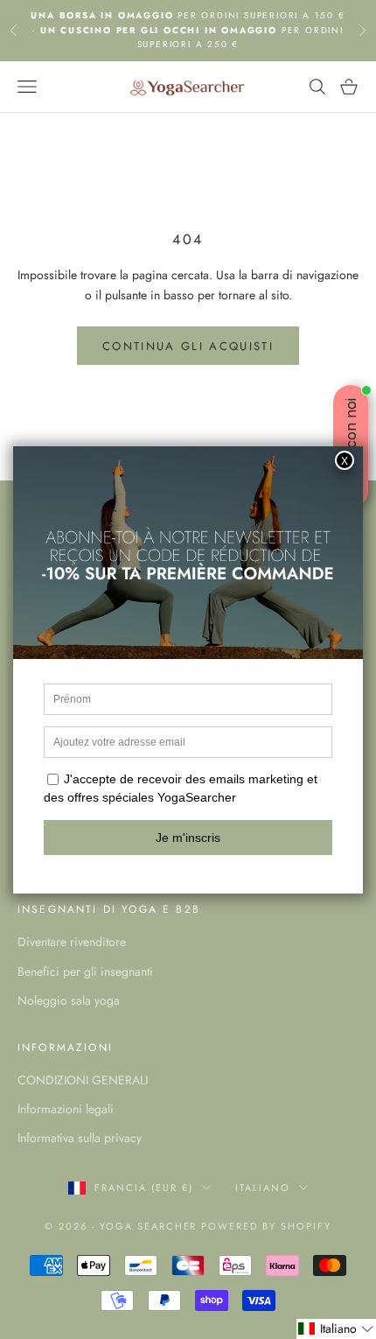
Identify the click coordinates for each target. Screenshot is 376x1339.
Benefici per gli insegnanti (85, 971)
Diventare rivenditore (71, 941)
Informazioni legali (65, 1109)
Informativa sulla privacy (79, 1137)
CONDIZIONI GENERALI (82, 1080)
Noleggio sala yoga (68, 1000)
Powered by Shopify (266, 1226)
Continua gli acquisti (188, 346)
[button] (336, 1329)
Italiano (262, 1188)
